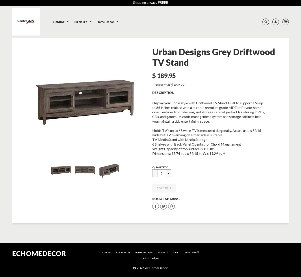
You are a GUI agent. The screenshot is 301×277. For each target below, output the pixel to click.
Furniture (81, 22)
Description (163, 93)
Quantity (160, 167)
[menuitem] (61, 22)
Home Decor (106, 22)
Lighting (59, 22)
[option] (85, 99)
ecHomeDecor (39, 253)
